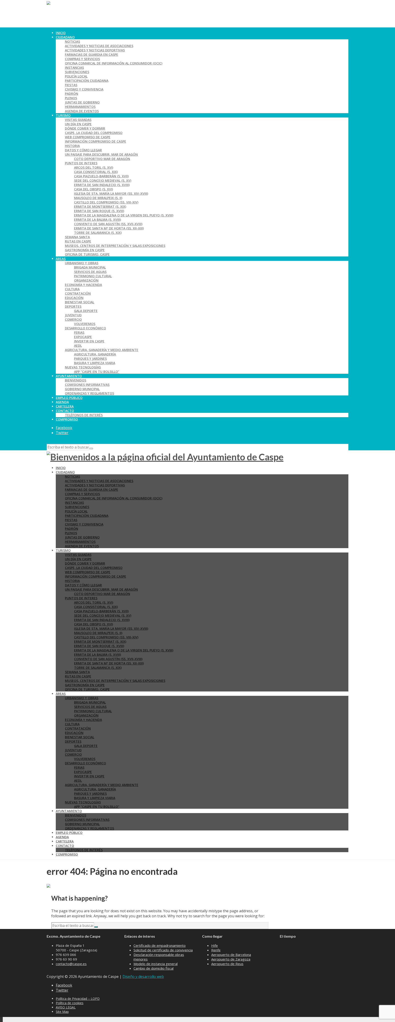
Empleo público (69, 397)
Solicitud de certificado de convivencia (163, 950)
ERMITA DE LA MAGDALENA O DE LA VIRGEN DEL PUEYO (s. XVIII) (123, 215)
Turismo (63, 115)
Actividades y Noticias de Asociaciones (99, 46)
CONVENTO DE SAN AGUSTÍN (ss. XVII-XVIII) (108, 224)
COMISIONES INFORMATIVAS (87, 384)
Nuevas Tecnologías (83, 367)
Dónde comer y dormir (85, 128)
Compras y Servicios (82, 59)
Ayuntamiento (69, 376)
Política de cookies (69, 1003)
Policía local (76, 76)
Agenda (62, 402)
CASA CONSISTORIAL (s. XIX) (96, 172)
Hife (214, 945)
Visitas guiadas (78, 119)
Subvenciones (77, 72)
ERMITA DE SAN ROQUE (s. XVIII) (99, 211)
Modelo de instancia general (155, 963)
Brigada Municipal (90, 267)
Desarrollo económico (85, 328)
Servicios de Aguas (90, 272)
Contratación (78, 293)
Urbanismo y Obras (81, 263)
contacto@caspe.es (71, 963)
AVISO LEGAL (66, 1007)
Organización (86, 280)
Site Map (62, 1011)
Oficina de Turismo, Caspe (87, 254)
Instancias (74, 67)
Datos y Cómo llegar (83, 150)
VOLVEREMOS (84, 324)
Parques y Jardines (90, 358)
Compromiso (67, 419)
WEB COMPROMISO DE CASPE (87, 137)
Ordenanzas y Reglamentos (89, 393)
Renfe (216, 950)
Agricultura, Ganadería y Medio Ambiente (101, 350)
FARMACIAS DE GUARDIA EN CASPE (91, 54)
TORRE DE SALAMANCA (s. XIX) (98, 232)
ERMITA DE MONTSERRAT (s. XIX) (100, 206)
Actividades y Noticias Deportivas (95, 50)
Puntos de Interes (81, 163)
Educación (74, 298)
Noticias (72, 41)
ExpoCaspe (83, 337)
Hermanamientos (80, 106)
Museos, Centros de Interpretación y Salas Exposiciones (115, 245)
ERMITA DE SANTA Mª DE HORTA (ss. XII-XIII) (109, 228)
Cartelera (65, 406)
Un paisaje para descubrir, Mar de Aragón (101, 154)
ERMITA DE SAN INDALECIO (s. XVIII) (102, 185)
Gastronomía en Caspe (85, 250)
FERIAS (79, 332)
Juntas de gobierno (82, 102)
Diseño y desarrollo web (143, 976)
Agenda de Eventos (82, 111)
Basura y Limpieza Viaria (94, 363)
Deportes (73, 306)
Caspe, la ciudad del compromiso (94, 133)
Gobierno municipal (82, 389)
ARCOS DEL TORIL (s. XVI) (93, 167)
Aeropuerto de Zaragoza (230, 959)
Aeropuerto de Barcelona (231, 954)
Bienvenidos (75, 380)
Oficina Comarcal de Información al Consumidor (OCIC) (113, 63)
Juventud (73, 315)
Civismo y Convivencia (84, 89)
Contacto (65, 410)
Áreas (61, 258)
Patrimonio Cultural (93, 276)
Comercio (73, 319)
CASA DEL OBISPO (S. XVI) (93, 189)
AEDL (78, 345)
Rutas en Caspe (78, 241)
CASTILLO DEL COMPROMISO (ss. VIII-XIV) (106, 202)
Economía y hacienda (83, 285)
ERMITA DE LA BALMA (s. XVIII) (97, 219)
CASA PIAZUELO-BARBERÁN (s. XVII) (101, 176)
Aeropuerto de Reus (227, 963)
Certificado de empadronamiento (159, 945)
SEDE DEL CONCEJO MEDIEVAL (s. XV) (102, 180)
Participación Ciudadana (86, 80)
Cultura (72, 289)
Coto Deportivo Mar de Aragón (102, 159)
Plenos (71, 98)
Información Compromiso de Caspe (95, 141)
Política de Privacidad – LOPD (78, 998)
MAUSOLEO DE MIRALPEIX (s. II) (98, 198)
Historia (72, 146)
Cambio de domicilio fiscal (153, 968)
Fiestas (71, 85)
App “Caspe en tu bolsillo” (96, 371)
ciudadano (65, 37)
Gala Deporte (86, 311)
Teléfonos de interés (84, 415)
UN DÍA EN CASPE (78, 124)
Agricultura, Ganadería (95, 354)
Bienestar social (79, 302)
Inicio (61, 33)
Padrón (71, 93)
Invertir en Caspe (89, 341)
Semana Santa (77, 237)
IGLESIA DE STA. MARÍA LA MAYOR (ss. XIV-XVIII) (111, 193)
